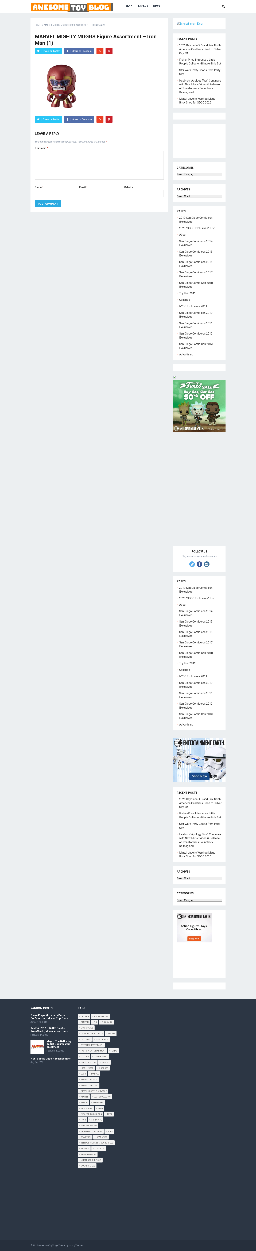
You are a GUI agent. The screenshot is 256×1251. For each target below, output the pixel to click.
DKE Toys (85, 1039)
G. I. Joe (85, 1057)
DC (95, 1022)
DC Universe (87, 1028)
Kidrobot (103, 1068)
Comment (41, 148)
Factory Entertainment (93, 1051)
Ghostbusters (88, 1062)
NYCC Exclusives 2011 (193, 306)
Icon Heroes (87, 1068)
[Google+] (99, 51)
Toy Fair (143, 6)
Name (39, 187)
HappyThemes (76, 1245)
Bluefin (85, 1022)
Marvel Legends (89, 1080)
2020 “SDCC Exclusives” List (197, 228)
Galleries (184, 299)
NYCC (109, 1114)
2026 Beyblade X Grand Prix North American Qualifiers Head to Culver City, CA (200, 49)
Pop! (83, 1120)
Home (38, 25)
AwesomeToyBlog (47, 1245)
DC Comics (107, 1022)
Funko (114, 1051)
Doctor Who (102, 1039)
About (182, 234)
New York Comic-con (91, 1114)
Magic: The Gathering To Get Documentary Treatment (59, 1044)
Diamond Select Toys (92, 1034)
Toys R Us (99, 1149)
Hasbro (105, 1062)
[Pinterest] (109, 51)
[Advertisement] (199, 493)
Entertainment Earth (92, 1045)
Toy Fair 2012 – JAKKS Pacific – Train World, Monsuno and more (49, 1030)
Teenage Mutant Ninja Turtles (97, 1143)
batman (85, 1016)
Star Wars (101, 1137)
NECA (100, 1108)
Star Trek (86, 1137)
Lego (83, 1074)
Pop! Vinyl (96, 1120)
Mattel (84, 1097)
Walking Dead (88, 1166)
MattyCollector (102, 1097)
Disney (111, 1034)
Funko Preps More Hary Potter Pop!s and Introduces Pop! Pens (49, 1017)
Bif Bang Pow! (101, 1016)
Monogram (86, 1108)
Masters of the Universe (94, 1091)
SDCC (129, 6)
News (156, 6)
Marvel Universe (89, 1085)
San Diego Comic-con (91, 1131)
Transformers (88, 1154)
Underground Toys (91, 1160)
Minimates (98, 1103)
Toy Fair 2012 (187, 293)
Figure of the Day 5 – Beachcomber (50, 1058)
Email (83, 187)
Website (128, 187)
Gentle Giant (100, 1057)
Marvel (95, 1074)
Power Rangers (89, 1126)
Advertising (186, 354)
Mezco (84, 1103)
